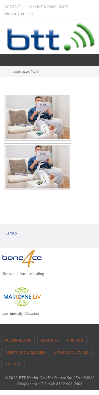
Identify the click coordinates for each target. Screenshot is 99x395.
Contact (13, 7)
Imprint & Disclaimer (48, 7)
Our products (18, 340)
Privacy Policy (19, 14)
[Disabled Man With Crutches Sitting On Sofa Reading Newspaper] (38, 117)
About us (49, 340)
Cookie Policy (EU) (72, 352)
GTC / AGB (13, 364)
